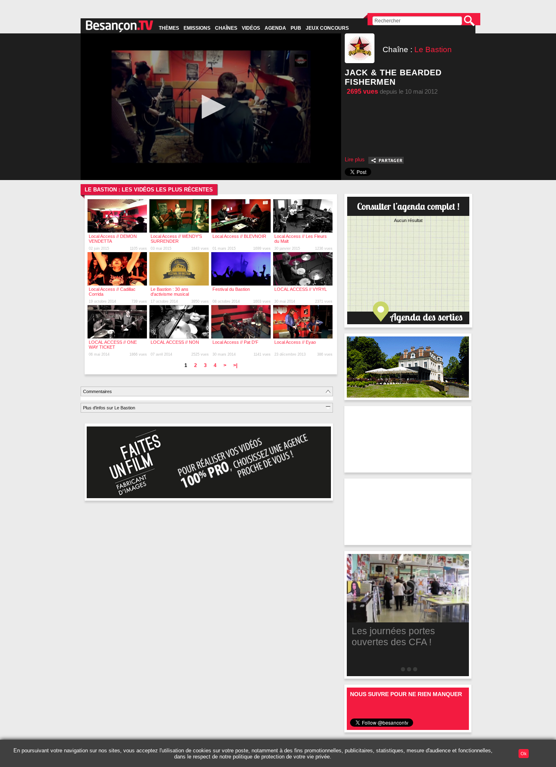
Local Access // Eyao (295, 342)
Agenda (275, 28)
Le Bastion (433, 49)
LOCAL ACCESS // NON (175, 342)
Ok (524, 753)
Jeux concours (327, 28)
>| (235, 365)
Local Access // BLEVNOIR (239, 236)
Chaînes (226, 28)
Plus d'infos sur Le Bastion (109, 407)
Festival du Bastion (231, 289)
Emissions (197, 28)
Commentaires (97, 391)
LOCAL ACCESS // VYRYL (300, 289)
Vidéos (251, 28)
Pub (296, 28)
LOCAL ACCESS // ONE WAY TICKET (113, 344)
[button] (211, 107)
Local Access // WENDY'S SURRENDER (176, 239)
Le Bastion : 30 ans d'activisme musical (170, 292)
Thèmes (169, 28)
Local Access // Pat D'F (235, 342)
